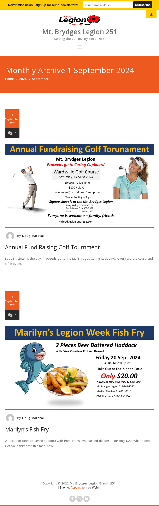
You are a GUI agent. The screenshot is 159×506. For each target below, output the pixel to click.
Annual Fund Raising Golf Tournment (52, 247)
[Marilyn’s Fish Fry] (79, 368)
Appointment (78, 487)
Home (9, 79)
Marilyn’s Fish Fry (27, 429)
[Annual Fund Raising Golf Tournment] (79, 186)
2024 (23, 79)
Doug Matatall (33, 236)
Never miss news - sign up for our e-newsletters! (43, 4)
